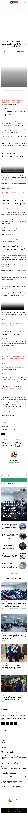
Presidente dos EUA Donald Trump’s (10, 381)
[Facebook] (12, 465)
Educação (4, 601)
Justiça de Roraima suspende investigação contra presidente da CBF (7, 443)
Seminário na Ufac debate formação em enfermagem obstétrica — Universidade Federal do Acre (13, 509)
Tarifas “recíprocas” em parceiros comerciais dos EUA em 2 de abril (14, 388)
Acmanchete (8, 51)
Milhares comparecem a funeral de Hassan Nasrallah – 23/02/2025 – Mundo (11, 782)
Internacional (14, 39)
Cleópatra (15, 434)
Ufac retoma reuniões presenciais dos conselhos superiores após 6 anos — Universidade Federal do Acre (9, 565)
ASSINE (13, 480)
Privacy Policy (16, 483)
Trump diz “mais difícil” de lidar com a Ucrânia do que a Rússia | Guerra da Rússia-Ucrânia (13, 777)
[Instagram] (15, 465)
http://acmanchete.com (14, 462)
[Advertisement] (14, 21)
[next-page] (24, 490)
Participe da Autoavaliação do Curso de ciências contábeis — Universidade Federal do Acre (9, 556)
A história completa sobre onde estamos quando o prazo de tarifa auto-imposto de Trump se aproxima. (14, 358)
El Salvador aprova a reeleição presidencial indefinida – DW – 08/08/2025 (20, 443)
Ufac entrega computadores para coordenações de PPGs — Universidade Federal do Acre (9, 526)
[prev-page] (21, 490)
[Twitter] (11, 723)
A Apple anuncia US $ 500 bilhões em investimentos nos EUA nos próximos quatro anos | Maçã (13, 788)
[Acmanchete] (14, 454)
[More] (23, 91)
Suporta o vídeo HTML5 (7, 179)
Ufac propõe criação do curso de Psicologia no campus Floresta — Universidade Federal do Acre (9, 536)
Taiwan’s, (19, 214)
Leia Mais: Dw (4, 422)
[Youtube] (15, 723)
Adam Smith (9, 434)
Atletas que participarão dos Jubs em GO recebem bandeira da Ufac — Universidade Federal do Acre (9, 546)
